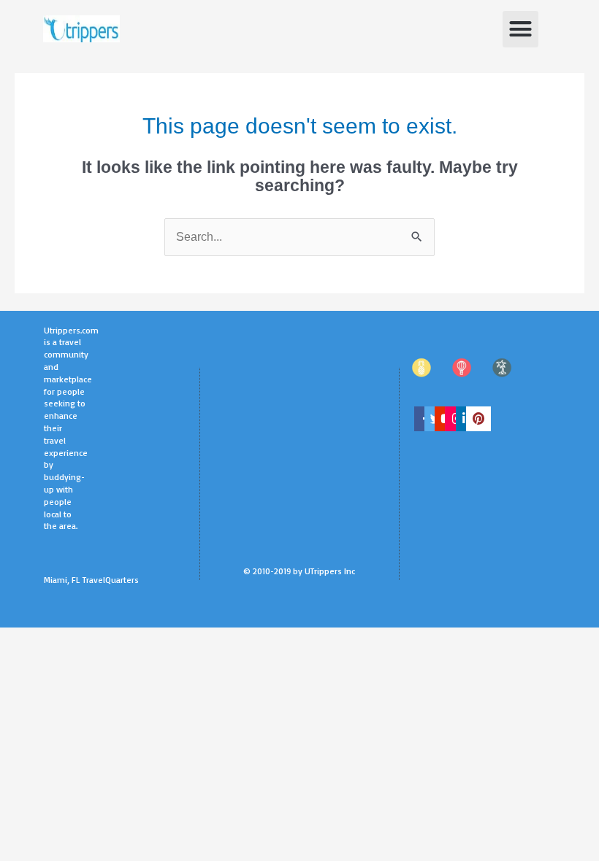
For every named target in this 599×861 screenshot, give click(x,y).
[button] (521, 29)
